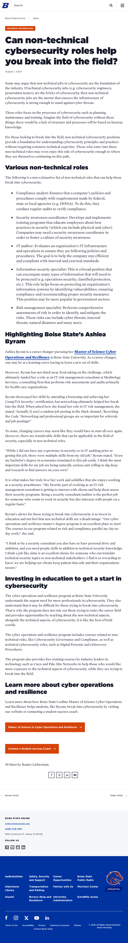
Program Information (20, 28)
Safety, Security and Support (39, 878)
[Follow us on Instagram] (12, 847)
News (36, 18)
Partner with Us (63, 886)
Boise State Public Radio (85, 878)
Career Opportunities (62, 878)
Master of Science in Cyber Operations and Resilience (42, 727)
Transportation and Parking (38, 888)
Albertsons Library (12, 888)
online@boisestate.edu (17, 824)
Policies (77, 925)
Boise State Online (15, 18)
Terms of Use (11, 925)
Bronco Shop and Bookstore (40, 898)
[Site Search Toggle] (111, 5)
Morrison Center (87, 886)
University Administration (62, 898)
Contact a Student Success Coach (29, 748)
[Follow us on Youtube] (18, 847)
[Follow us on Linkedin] (23, 847)
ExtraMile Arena (87, 896)
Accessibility (28, 925)
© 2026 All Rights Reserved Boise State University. (104, 926)
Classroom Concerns (59, 925)
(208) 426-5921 (13, 829)
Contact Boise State (43, 929)
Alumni (9, 896)
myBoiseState (14, 876)
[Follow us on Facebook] (7, 847)
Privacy (42, 925)
